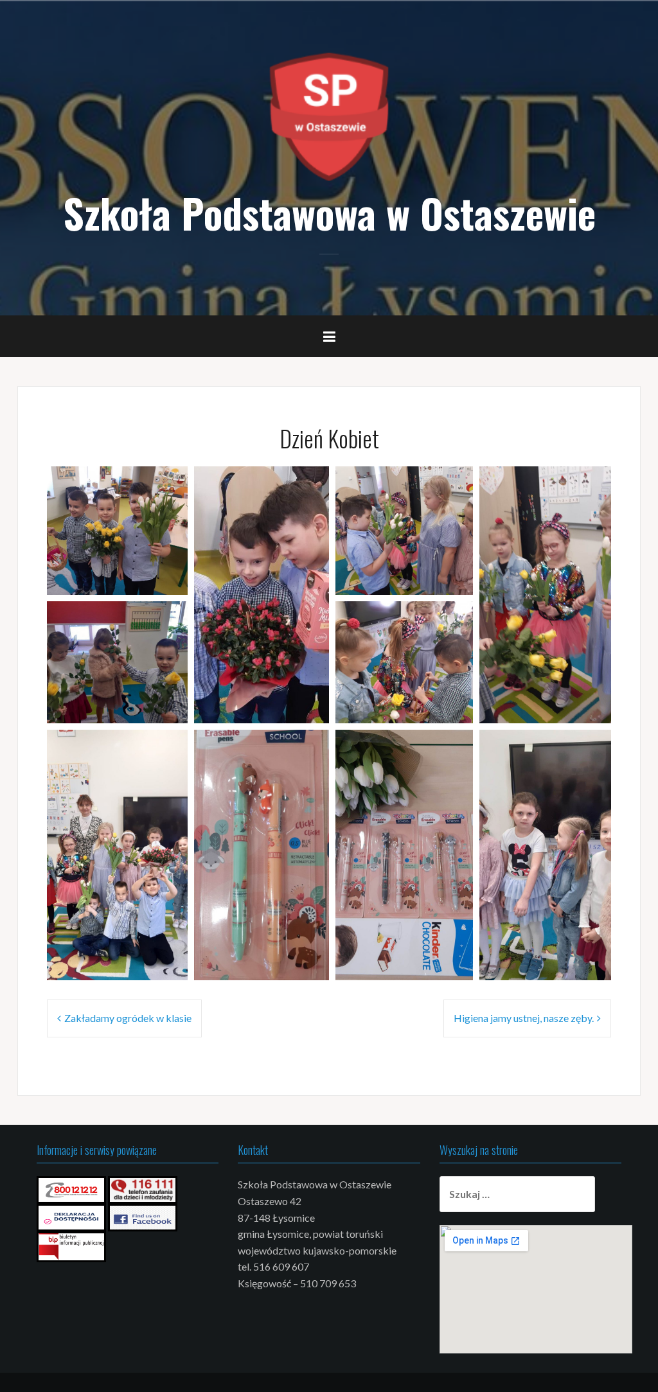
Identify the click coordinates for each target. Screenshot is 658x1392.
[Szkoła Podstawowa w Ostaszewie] (329, 115)
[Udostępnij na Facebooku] (140, 577)
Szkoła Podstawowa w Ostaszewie (329, 212)
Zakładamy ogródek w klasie (127, 1018)
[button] (117, 530)
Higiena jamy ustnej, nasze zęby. (524, 1018)
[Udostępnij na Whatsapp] (157, 577)
